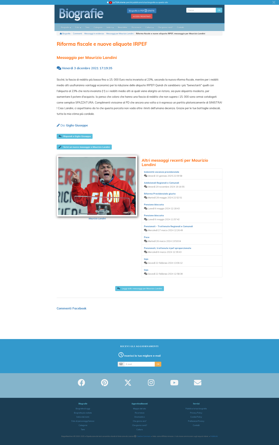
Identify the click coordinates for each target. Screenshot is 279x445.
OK (219, 10)
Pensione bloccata (154, 204)
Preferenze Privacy (196, 421)
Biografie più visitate (83, 413)
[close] (273, 2)
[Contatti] (197, 384)
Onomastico (139, 417)
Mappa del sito (139, 408)
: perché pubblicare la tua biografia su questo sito (139, 2)
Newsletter (122, 27)
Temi (87, 27)
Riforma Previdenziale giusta (160, 193)
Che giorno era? (139, 421)
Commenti (77, 33)
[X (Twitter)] (128, 384)
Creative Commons (144, 436)
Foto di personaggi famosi (82, 421)
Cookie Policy (196, 417)
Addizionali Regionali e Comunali (161, 182)
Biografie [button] (65, 27)
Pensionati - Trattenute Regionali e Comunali (168, 226)
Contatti (180, 27)
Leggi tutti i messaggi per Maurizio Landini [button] (141, 288)
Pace (146, 237)
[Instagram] (151, 384)
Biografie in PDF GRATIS (141, 10)
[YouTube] (174, 384)
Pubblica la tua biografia (196, 408)
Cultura (139, 429)
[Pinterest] (104, 384)
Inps (146, 259)
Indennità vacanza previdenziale (161, 172)
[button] (75, 136)
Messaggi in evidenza (94, 33)
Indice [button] (109, 27)
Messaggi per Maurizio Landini (120, 33)
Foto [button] (77, 27)
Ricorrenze (136, 27)
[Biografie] (85, 14)
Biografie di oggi (83, 408)
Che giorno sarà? (165, 27)
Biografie (66, 33)
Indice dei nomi (82, 417)
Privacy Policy (196, 413)
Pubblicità (214, 436)
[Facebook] (81, 384)
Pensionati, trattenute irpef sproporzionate (167, 248)
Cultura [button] (148, 27)
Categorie (98, 27)
